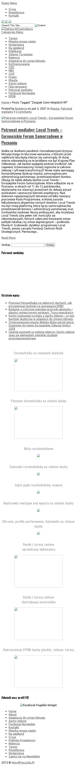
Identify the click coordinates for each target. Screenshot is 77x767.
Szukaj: (5, 244)
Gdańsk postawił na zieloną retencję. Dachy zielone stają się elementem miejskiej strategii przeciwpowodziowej (41, 335)
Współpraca (16, 12)
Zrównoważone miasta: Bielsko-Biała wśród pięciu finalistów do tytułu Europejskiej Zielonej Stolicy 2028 (41, 325)
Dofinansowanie (19, 64)
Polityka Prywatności (22, 740)
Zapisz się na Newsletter (24, 756)
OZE (11, 67)
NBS (11, 70)
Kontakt (14, 15)
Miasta (13, 80)
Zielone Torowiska (21, 54)
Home (5, 102)
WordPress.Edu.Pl (23, 762)
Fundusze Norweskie (22, 93)
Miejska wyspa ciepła (22, 41)
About (13, 714)
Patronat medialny (21, 90)
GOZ (12, 73)
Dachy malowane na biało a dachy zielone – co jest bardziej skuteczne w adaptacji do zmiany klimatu (41, 317)
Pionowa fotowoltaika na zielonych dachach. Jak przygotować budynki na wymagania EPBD (40, 304)
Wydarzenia (16, 44)
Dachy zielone (18, 83)
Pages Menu (9, 3)
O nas (12, 9)
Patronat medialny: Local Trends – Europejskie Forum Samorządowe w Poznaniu (32, 136)
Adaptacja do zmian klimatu (27, 60)
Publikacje (15, 51)
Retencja (14, 57)
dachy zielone (17, 721)
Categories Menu (12, 32)
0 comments (24, 111)
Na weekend (16, 48)
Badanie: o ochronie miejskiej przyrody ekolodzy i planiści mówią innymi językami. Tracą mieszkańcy (41, 311)
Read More (8, 237)
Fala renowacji (18, 86)
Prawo (13, 77)
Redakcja (21, 108)
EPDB (12, 96)
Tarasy (13, 38)
